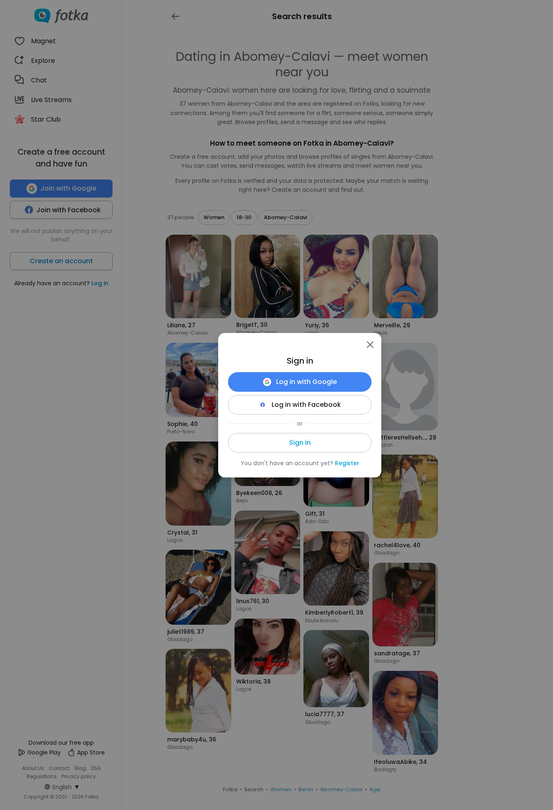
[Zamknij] (370, 344)
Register (347, 463)
